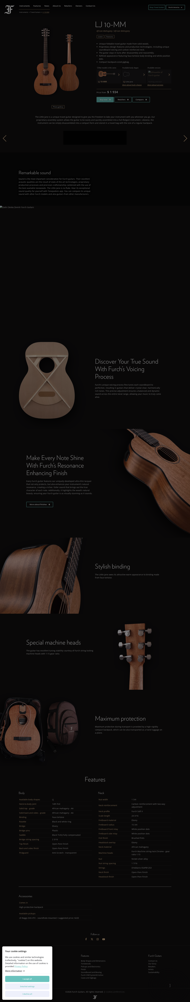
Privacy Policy (21, 966)
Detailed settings (27, 986)
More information (13, 970)
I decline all (27, 994)
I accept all (27, 979)
